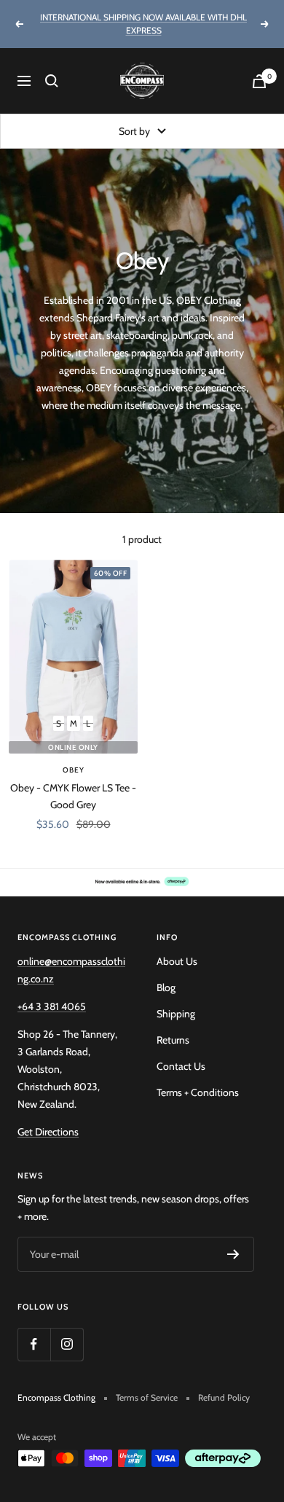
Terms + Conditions (198, 1092)
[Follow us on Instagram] (66, 1344)
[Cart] (259, 81)
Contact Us (181, 1066)
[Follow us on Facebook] (33, 1344)
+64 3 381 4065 (51, 1006)
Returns (173, 1040)
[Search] (51, 80)
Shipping (176, 1013)
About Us (177, 961)
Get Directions (48, 1131)
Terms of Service (147, 1397)
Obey (73, 770)
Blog (166, 987)
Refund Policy (224, 1397)
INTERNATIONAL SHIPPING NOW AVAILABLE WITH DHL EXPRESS (143, 24)
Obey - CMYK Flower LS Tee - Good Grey (73, 795)
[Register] (233, 1254)
